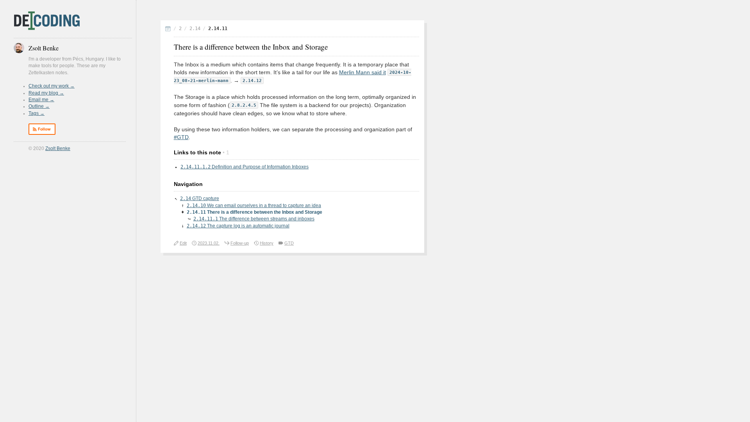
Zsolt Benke (57, 148)
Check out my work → (52, 86)
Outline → (39, 106)
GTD (289, 243)
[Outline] (168, 29)
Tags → (37, 113)
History (266, 243)
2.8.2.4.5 (244, 105)
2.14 (194, 28)
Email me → (41, 99)
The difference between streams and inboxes (253, 218)
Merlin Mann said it (362, 72)
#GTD (181, 137)
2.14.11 (217, 28)
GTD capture (199, 198)
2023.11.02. (209, 243)
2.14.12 (252, 80)
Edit (183, 243)
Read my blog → (46, 93)
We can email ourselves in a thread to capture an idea (254, 205)
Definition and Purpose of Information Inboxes (244, 167)
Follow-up (239, 243)
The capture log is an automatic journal (238, 226)
